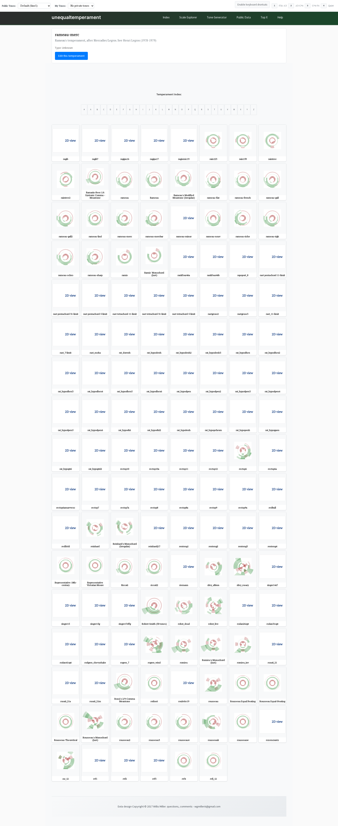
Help (280, 17)
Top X (264, 17)
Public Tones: (9, 5)
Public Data (243, 17)
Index (166, 17)
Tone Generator (217, 17)
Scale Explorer (188, 17)
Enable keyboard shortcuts (252, 4)
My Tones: (60, 5)
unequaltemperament (76, 17)
